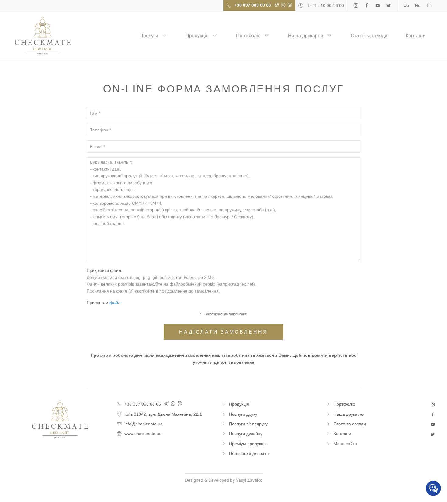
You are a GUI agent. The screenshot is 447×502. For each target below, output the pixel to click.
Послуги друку (243, 414)
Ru (418, 5)
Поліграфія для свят (249, 453)
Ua (406, 5)
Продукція (197, 35)
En (429, 5)
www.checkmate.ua (142, 433)
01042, (163, 414)
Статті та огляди (369, 35)
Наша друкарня (305, 35)
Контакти (416, 35)
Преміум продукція (248, 443)
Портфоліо (248, 35)
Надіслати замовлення (223, 331)
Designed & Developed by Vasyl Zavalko (223, 480)
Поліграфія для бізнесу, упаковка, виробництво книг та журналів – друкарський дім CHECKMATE (42, 36)
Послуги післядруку (248, 423)
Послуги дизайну (245, 433)
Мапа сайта (345, 443)
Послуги (149, 35)
